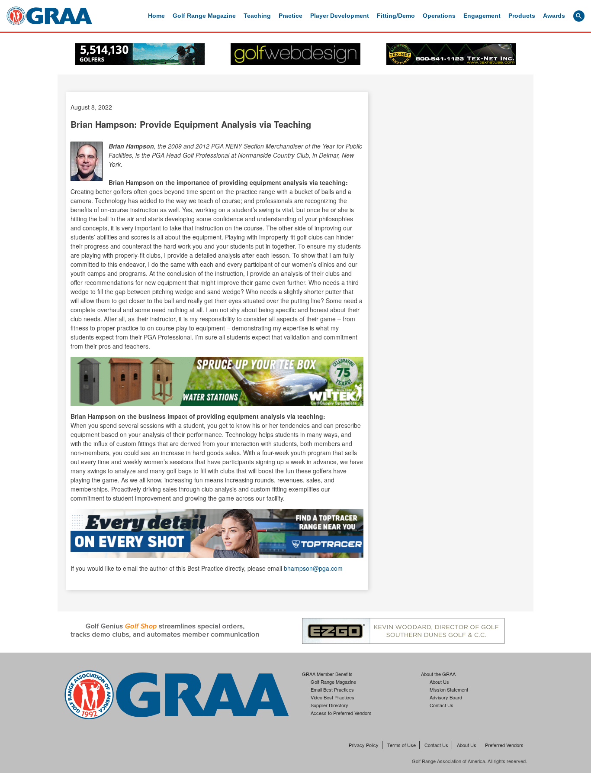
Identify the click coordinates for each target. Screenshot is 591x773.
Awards (554, 15)
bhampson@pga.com (313, 568)
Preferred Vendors (504, 744)
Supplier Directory (329, 705)
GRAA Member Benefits (327, 673)
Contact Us (441, 705)
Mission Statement (449, 689)
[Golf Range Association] (49, 15)
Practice (290, 15)
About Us (439, 681)
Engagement (482, 15)
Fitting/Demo (396, 15)
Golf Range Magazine (204, 15)
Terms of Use (401, 744)
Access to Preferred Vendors (341, 712)
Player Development (339, 15)
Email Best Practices (332, 689)
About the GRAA (438, 673)
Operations (439, 15)
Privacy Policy (364, 744)
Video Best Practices (332, 697)
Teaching (257, 15)
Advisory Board (446, 697)
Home (156, 15)
